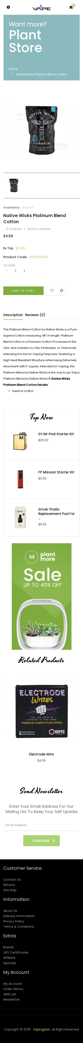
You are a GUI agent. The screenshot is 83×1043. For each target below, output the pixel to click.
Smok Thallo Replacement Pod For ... (56, 513)
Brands (8, 947)
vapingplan (41, 1029)
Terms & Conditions (18, 926)
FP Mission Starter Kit (56, 472)
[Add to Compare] (37, 710)
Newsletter (11, 999)
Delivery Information (19, 916)
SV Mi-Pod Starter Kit (56, 434)
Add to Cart (23, 290)
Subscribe (41, 840)
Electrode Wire (41, 754)
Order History (13, 989)
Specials (9, 963)
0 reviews (14, 228)
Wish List (9, 994)
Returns (9, 885)
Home (13, 69)
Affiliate (9, 958)
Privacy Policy (13, 921)
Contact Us (12, 879)
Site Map (10, 890)
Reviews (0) (35, 315)
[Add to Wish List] (46, 710)
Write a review (39, 228)
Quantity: (9, 265)
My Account (12, 983)
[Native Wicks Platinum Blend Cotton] (13, 185)
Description (13, 315)
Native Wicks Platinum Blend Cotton (41, 74)
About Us (10, 911)
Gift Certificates (15, 952)
